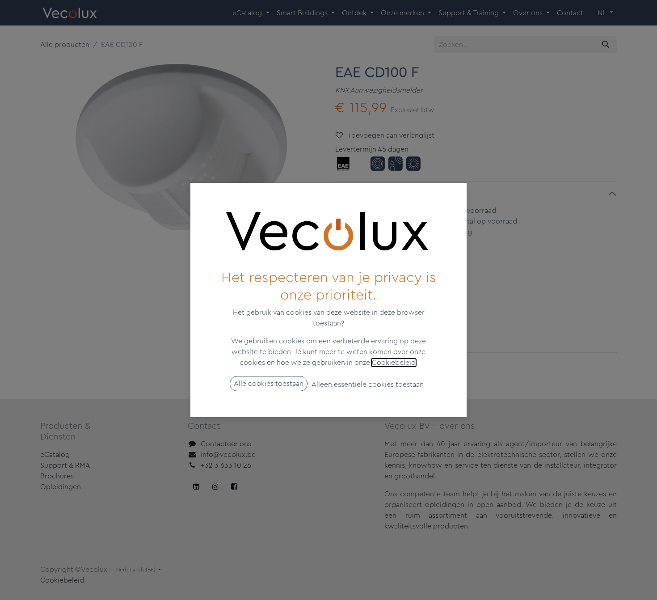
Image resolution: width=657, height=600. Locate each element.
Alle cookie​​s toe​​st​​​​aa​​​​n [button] (268, 383)
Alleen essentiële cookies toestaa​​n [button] (368, 384)
